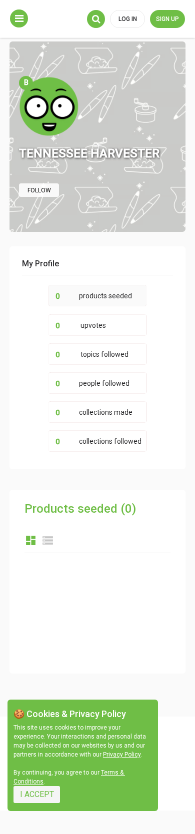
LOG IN (127, 18)
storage (48, 540)
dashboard (30, 540)
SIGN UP (167, 18)
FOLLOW (39, 190)
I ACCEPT (37, 794)
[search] (96, 18)
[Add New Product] (19, 18)
